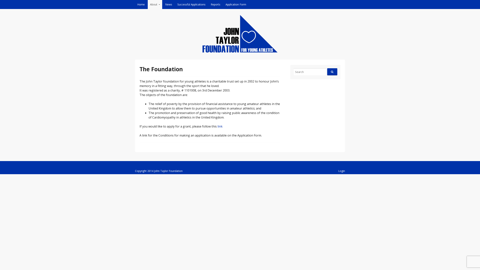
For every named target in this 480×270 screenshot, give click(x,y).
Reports (215, 4)
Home (141, 4)
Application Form (236, 4)
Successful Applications (191, 4)
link (220, 126)
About (153, 4)
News (168, 4)
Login (341, 171)
